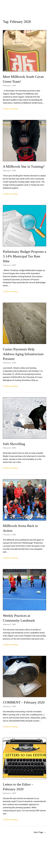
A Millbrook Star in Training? (23, 166)
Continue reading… (11, 109)
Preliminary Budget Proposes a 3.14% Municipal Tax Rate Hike (24, 256)
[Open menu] (24, 9)
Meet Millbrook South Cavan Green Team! (23, 79)
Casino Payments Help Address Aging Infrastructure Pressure (23, 354)
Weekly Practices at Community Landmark (19, 618)
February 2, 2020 (9, 85)
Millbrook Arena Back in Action (20, 528)
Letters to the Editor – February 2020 (18, 786)
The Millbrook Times (24, 4)
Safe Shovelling (14, 444)
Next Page (40, 832)
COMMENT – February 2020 (24, 702)
